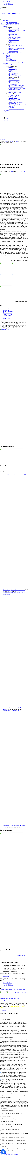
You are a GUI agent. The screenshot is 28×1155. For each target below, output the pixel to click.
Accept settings (3, 1154)
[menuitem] (15, 22)
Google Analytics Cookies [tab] (6, 1081)
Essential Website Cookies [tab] (6, 1037)
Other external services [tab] (5, 1097)
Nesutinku (5, 1010)
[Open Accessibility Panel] (3, 1151)
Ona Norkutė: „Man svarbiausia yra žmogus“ (14, 590)
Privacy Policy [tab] (3, 1146)
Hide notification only (12, 1154)
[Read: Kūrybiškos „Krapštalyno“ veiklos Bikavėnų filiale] (15, 710)
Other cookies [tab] (3, 1131)
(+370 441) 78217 (21, 955)
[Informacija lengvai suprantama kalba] (3, 113)
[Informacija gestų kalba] (3, 114)
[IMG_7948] (14, 144)
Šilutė (12, 171)
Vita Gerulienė (22, 171)
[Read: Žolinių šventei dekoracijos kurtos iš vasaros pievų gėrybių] (15, 594)
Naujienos (2, 139)
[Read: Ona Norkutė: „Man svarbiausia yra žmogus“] (15, 474)
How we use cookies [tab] (5, 1019)
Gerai (1, 1010)
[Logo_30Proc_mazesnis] (10, 13)
